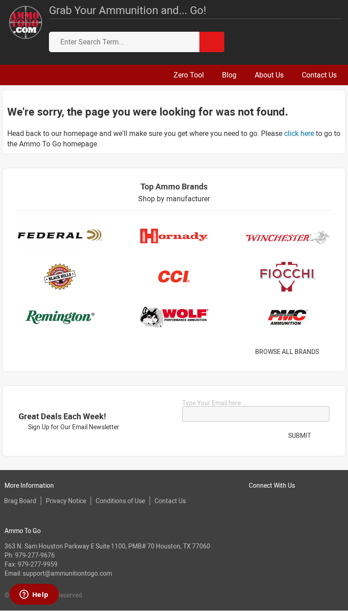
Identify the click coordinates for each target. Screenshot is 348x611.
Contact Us (170, 500)
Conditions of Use (120, 500)
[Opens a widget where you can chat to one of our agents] (34, 595)
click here (299, 133)
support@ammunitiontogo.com (67, 573)
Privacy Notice (66, 500)
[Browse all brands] (331, 351)
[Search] (211, 42)
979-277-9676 (35, 555)
